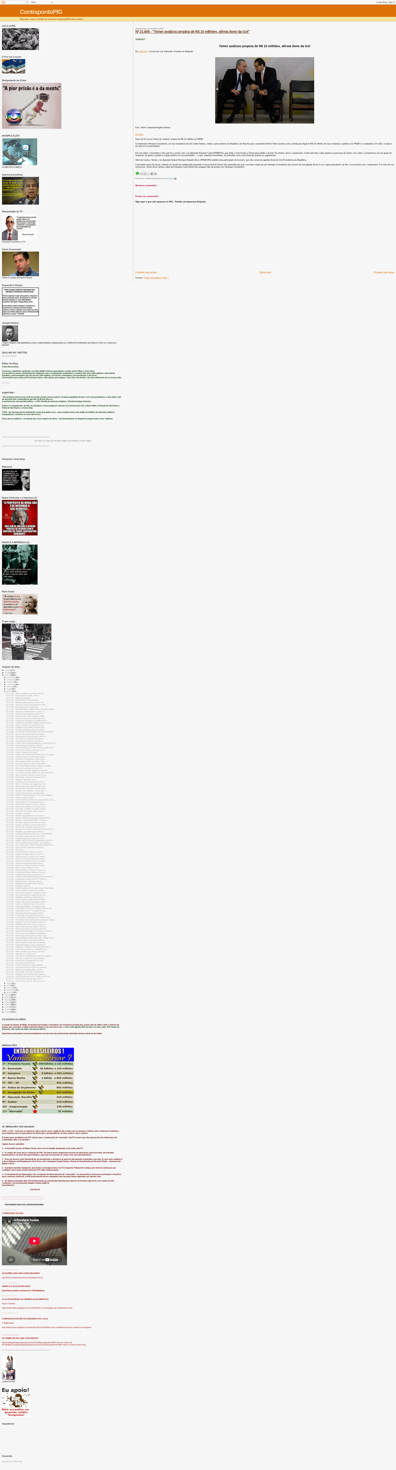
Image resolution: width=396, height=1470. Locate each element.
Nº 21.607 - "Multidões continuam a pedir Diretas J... (25, 897)
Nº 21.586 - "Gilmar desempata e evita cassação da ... (26, 945)
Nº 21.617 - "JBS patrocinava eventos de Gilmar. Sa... (26, 870)
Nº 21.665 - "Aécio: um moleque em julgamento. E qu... (26, 784)
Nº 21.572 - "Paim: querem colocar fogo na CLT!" (24, 979)
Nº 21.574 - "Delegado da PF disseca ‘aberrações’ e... (26, 974)
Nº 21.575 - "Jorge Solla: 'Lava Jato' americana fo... (25, 972)
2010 (7, 1009)
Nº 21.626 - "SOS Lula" (15, 850)
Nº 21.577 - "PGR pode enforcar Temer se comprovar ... (27, 967)
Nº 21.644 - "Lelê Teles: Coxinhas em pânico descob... (26, 809)
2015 (7, 997)
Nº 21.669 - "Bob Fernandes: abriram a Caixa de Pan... (26, 775)
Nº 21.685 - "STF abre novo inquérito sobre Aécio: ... (25, 739)
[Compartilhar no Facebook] (151, 173)
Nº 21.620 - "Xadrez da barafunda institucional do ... (25, 863)
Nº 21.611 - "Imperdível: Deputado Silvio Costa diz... (25, 883)
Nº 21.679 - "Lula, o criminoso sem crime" (21, 752)
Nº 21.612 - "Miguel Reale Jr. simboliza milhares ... (25, 881)
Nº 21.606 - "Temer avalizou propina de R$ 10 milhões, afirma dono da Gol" (192, 32)
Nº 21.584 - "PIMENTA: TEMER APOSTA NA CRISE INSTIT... (29, 947)
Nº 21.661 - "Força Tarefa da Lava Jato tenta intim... (25, 793)
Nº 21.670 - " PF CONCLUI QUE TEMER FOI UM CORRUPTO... (30, 773)
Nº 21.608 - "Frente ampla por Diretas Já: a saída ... (25, 890)
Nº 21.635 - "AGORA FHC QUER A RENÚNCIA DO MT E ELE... (30, 829)
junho (9, 691)
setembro (10, 684)
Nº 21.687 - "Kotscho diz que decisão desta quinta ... (26, 734)
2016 (7, 995)
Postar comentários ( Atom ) (156, 278)
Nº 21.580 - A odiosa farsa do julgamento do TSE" (24, 960)
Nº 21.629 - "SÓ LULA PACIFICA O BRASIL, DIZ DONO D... (28, 843)
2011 (7, 1007)
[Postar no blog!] (144, 173)
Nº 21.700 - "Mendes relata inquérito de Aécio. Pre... (25, 702)
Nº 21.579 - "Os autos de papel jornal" (20, 963)
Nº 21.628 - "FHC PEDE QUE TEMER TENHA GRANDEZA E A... (30, 845)
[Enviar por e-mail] (141, 173)
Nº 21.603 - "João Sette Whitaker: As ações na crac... (26, 906)
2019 (7, 670)
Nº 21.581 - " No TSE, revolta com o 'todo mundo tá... (26, 958)
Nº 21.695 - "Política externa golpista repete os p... (25, 714)
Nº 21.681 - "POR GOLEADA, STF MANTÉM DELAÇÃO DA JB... (30, 748)
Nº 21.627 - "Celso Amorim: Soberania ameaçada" (25, 847)
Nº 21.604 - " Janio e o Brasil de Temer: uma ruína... (25, 904)
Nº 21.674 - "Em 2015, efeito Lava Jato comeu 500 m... (26, 763)
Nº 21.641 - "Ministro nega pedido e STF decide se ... (26, 816)
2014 (7, 1000)
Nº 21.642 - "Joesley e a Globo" (18, 813)
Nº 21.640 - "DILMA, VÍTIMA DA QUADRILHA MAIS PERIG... (29, 818)
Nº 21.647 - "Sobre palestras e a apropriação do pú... (26, 802)
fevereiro (10, 990)
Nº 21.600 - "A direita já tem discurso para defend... (25, 913)
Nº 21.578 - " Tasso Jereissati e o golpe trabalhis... (25, 965)
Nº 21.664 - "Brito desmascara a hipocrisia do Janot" (26, 786)
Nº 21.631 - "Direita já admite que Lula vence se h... (25, 838)
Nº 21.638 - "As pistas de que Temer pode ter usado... (26, 822)
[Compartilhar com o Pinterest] (155, 173)
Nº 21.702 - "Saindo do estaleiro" (18, 698)
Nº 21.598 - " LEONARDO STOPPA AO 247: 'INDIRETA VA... (29, 917)
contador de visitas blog (12, 1461)
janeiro (9, 992)
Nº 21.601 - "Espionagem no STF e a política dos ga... (26, 911)
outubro (10, 682)
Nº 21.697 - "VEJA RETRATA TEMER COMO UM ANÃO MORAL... (31, 709)
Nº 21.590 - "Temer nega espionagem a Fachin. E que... (27, 936)
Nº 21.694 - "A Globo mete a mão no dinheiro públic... (26, 716)
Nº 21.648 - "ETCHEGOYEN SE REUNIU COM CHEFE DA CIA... (30, 800)
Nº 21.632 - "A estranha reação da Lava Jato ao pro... (26, 836)
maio (9, 983)
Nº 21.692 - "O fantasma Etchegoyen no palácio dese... (27, 720)
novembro (11, 680)
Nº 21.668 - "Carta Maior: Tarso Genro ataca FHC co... (26, 777)
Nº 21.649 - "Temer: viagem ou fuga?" (20, 797)
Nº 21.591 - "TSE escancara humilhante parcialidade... (26, 933)
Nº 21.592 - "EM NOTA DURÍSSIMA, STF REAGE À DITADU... (29, 931)
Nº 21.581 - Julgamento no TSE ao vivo (21, 954)
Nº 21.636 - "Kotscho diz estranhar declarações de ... (26, 827)
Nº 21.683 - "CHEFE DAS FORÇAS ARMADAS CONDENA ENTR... (31, 743)
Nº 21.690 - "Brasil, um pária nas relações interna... (25, 725)
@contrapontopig (9, 356)
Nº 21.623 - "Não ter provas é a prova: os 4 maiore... (26, 856)
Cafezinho (142, 51)
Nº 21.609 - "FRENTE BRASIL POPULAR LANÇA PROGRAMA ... (30, 888)
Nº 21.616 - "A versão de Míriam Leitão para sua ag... (26, 872)
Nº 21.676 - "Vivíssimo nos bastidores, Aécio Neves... (26, 759)
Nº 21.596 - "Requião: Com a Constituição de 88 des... (26, 922)
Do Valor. (139, 134)
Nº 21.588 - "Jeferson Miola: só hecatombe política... (25, 940)
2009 (7, 1012)
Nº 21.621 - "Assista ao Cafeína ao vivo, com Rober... (26, 861)
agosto (9, 686)
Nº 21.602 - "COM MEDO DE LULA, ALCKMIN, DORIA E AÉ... (29, 908)
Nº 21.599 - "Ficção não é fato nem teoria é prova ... (25, 915)
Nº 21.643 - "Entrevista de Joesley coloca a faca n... (25, 811)
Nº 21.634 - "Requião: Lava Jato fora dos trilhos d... (25, 831)
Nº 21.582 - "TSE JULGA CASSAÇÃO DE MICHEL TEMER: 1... (30, 956)
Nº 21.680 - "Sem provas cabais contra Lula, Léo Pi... (26, 750)
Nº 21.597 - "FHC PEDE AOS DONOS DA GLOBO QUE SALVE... (30, 920)
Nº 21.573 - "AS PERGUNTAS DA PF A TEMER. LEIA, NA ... (28, 976)
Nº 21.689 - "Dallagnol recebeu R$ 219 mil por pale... (25, 727)
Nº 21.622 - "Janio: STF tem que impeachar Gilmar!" (25, 859)
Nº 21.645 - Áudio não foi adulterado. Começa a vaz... (26, 807)
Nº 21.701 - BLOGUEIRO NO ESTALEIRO (22, 700)
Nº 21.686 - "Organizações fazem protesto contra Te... (26, 736)
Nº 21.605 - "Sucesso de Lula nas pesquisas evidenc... (26, 902)
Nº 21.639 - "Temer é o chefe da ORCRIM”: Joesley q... (27, 820)
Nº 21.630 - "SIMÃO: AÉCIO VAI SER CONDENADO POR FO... (30, 840)
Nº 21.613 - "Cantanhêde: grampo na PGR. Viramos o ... (27, 879)
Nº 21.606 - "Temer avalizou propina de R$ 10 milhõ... (26, 899)
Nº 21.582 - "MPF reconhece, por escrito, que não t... (26, 951)
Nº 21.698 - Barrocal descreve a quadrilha (22, 707)
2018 (7, 673)
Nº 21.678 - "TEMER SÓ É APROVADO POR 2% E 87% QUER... (30, 754)
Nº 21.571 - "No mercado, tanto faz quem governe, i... (26, 981)
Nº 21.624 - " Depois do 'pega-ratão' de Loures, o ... (25, 854)
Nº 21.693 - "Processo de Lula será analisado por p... (26, 718)
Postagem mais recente (146, 272)
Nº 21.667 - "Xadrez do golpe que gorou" (21, 779)
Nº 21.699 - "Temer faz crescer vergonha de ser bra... (26, 705)
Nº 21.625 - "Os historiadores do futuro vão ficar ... (25, 852)
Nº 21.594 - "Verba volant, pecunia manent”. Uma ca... (26, 927)
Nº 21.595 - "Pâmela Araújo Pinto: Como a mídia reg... (26, 924)
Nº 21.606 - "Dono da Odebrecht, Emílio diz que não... (26, 895)
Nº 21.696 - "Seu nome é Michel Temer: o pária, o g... (26, 712)
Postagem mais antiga (384, 272)
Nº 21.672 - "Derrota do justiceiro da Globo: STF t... (25, 768)
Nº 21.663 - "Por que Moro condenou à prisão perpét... (26, 788)
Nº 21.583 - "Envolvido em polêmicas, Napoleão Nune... (27, 949)
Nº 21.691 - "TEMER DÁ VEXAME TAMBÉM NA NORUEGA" (29, 723)
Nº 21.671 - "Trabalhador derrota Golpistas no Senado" (26, 770)
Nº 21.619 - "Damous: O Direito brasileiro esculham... (26, 865)
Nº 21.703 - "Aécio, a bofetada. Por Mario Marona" (25, 693)
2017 (7, 675)
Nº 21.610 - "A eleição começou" (18, 886)
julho (9, 689)
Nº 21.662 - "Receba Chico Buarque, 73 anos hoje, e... (26, 791)
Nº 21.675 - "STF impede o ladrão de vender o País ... (26, 761)
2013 (7, 1002)
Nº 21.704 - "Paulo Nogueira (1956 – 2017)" (22, 696)
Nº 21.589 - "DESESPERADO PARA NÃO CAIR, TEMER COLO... (30, 938)
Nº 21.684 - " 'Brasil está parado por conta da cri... (25, 741)
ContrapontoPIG (41, 12)
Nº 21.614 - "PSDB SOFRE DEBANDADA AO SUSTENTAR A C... (30, 877)
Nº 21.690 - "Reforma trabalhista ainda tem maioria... (25, 730)
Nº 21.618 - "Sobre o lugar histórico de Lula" (22, 868)
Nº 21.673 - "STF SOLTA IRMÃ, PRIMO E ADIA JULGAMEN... (29, 766)
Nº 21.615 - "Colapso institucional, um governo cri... (25, 874)
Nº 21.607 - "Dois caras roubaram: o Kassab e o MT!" (26, 893)
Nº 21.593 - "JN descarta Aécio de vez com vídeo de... (26, 929)
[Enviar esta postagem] (174, 178)
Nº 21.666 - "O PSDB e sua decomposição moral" (24, 782)
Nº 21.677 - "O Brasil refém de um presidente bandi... (26, 757)
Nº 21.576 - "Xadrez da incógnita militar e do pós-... (25, 970)
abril (8, 985)
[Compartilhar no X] (148, 173)
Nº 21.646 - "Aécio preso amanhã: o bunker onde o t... (26, 804)
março (9, 988)
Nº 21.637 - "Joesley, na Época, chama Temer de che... (27, 825)
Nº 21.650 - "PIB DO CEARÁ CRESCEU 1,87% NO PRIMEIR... (30, 795)
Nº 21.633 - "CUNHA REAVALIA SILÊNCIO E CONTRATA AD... (29, 834)
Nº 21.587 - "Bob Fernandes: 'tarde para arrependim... (26, 942)
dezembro (11, 677)
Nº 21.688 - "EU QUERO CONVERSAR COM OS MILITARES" (29, 732)
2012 (7, 1005)
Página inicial (265, 272)
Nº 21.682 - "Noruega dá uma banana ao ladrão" (24, 745)
